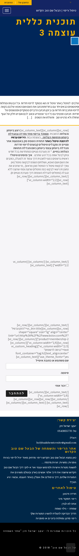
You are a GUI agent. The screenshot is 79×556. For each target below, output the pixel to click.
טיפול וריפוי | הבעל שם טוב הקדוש (56, 10)
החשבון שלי (23, 2)
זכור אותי (60, 385)
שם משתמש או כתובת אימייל (52, 360)
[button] (73, 2)
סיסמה (65, 373)
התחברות (8, 2)
